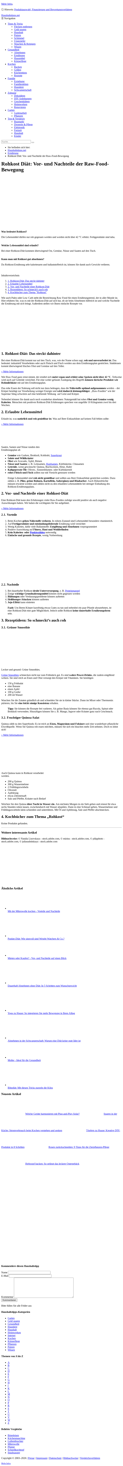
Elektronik (19, 127)
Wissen (17, 46)
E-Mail (4, 1275)
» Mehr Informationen (12, 371)
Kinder (17, 136)
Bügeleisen (13, 1435)
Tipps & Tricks (15, 23)
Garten (11, 110)
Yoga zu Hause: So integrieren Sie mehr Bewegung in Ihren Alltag (41, 1013)
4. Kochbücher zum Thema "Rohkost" (27, 292)
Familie (11, 78)
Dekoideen (19, 95)
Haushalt (18, 32)
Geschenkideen (22, 101)
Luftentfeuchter (15, 1441)
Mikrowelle (13, 1444)
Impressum (41, 1458)
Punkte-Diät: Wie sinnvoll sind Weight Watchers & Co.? (36, 938)
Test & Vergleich (16, 118)
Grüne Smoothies (10, 675)
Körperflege (20, 61)
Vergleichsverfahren (90, 1458)
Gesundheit (13, 49)
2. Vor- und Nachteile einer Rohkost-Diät (28, 286)
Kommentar (7, 1297)
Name (4, 1272)
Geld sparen (20, 29)
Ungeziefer (19, 41)
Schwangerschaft (22, 90)
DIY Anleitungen (23, 98)
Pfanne (11, 1447)
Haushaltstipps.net (17, 150)
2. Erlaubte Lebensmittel (20, 283)
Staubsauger (14, 1452)
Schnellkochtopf (16, 1449)
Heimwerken (20, 104)
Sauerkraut (56, 455)
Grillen (17, 69)
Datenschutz (55, 1458)
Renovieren (20, 107)
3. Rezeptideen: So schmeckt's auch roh (28, 289)
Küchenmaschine (16, 1438)
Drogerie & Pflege (23, 124)
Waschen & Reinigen (25, 44)
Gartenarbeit (20, 113)
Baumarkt (19, 121)
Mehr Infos (6, 4)
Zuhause (12, 92)
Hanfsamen (52, 464)
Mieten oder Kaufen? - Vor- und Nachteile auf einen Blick (37, 958)
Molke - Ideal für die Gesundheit (24, 1060)
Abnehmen (19, 52)
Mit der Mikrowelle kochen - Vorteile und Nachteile (34, 911)
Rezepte (18, 75)
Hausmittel (19, 58)
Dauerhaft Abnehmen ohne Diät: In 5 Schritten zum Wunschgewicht (42, 985)
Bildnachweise (70, 1458)
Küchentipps (20, 72)
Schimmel (19, 38)
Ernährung (19, 55)
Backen (18, 67)
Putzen (17, 35)
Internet (11, 1335)
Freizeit (18, 130)
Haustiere (19, 87)
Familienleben (21, 84)
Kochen (12, 64)
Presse (31, 1458)
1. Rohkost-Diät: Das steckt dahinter (26, 281)
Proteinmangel (72, 590)
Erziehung (19, 81)
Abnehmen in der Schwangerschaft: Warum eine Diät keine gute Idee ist (44, 1040)
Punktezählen (37, 532)
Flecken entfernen (23, 26)
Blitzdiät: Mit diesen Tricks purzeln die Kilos (30, 1087)
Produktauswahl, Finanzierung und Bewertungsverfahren (43, 9)
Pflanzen (18, 115)
